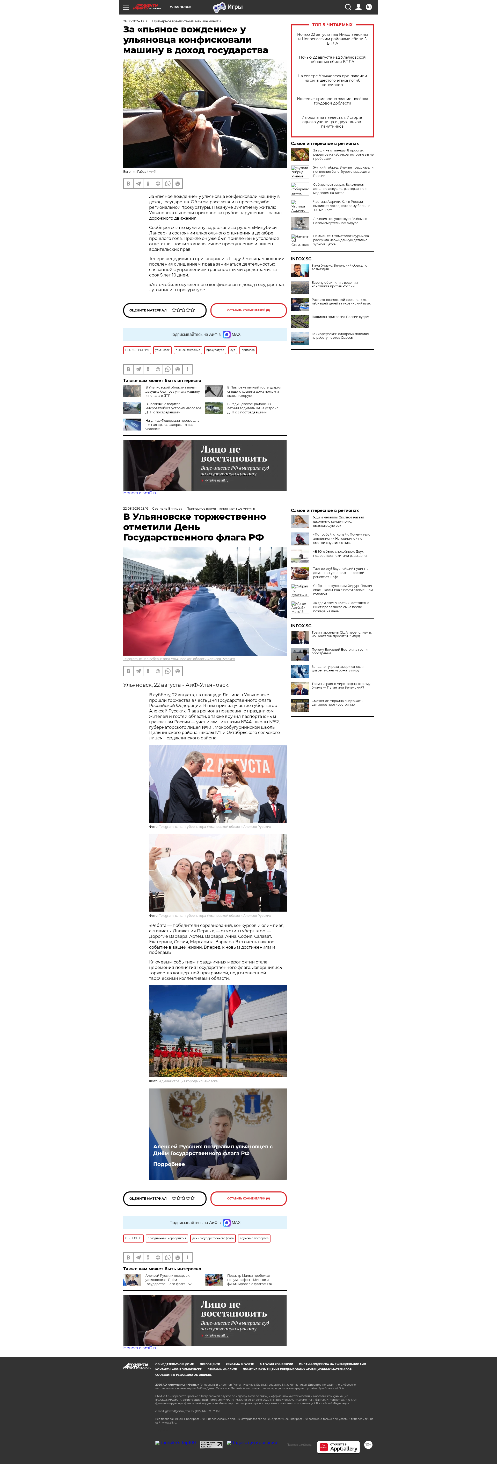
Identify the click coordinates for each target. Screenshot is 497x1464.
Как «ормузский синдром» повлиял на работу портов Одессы (340, 335)
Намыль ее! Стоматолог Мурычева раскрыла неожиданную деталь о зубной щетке (341, 240)
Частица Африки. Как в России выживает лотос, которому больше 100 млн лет (341, 206)
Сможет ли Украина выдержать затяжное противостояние (337, 702)
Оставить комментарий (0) (248, 310)
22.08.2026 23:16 (135, 508)
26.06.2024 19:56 (135, 21)
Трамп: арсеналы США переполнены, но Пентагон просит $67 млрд (342, 634)
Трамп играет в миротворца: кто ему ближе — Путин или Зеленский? (341, 685)
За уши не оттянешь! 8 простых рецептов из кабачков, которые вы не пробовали (343, 154)
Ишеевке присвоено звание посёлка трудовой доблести (332, 101)
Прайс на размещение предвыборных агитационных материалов (297, 1369)
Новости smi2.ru (140, 492)
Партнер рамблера (299, 1444)
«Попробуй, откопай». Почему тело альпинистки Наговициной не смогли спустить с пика (341, 538)
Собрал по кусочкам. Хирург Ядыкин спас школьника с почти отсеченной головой (343, 590)
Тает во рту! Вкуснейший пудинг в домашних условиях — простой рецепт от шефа (340, 573)
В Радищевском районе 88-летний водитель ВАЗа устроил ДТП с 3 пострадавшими (253, 408)
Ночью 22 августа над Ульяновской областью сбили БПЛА (332, 59)
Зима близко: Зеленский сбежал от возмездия (340, 267)
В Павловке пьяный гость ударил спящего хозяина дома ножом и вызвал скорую (254, 391)
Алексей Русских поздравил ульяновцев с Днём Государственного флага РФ (213, 1149)
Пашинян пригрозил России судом (340, 317)
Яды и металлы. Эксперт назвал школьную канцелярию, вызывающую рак (338, 521)
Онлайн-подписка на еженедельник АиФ (332, 1364)
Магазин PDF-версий (276, 1364)
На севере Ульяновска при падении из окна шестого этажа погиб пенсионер (332, 80)
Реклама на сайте (222, 1369)
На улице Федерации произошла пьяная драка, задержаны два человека (172, 425)
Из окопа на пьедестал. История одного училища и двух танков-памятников (332, 122)
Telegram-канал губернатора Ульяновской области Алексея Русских (179, 659)
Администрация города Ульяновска (188, 1081)
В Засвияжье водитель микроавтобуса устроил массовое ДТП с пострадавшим (173, 408)
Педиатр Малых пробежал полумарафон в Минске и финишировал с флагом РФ (249, 1280)
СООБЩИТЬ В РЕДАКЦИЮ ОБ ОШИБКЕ (183, 1375)
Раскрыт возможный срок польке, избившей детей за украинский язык (341, 301)
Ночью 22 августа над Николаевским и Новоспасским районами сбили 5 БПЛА (332, 39)
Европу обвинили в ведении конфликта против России (335, 284)
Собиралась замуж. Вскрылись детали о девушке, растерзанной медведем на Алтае (340, 189)
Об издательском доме (174, 1364)
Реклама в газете (240, 1364)
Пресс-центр (210, 1364)
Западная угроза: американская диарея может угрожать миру (337, 668)
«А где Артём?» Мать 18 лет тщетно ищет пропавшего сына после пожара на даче (341, 607)
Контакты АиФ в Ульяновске (178, 1369)
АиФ (152, 172)
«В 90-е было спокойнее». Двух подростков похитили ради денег (340, 554)
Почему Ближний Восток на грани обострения (340, 651)
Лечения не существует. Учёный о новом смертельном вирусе (340, 221)
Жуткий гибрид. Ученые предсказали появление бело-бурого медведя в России (343, 171)
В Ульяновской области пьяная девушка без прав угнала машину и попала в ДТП (172, 391)
